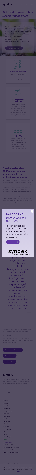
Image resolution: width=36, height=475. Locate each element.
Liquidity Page (12, 242)
